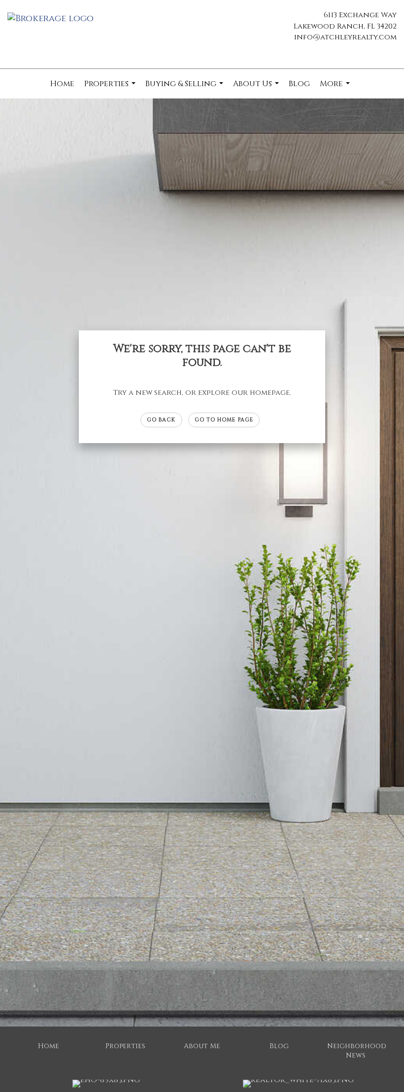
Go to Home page (224, 419)
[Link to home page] (53, 19)
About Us (257, 88)
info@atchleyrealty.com (345, 37)
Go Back (161, 419)
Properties (111, 88)
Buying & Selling (185, 88)
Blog (299, 83)
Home (62, 83)
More (336, 88)
